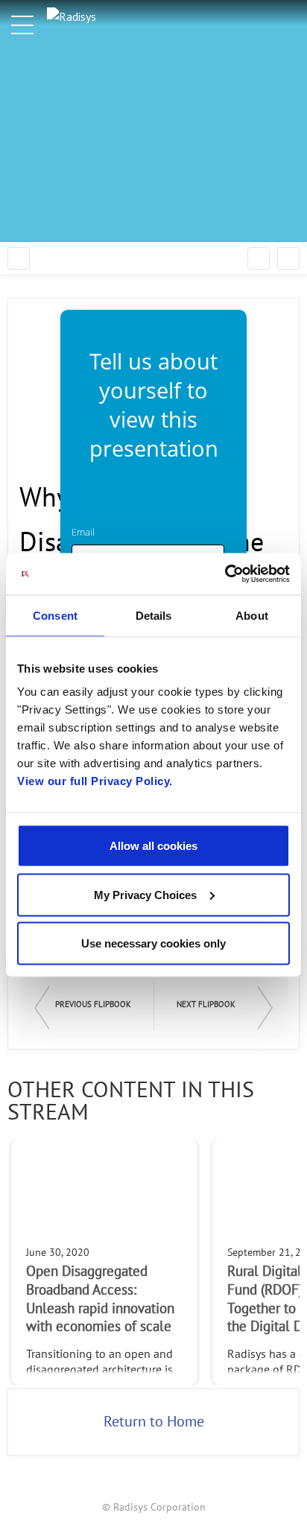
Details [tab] (154, 615)
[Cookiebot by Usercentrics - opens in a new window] (224, 574)
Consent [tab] (55, 615)
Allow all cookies (153, 845)
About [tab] (251, 615)
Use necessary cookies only (153, 943)
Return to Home (154, 1422)
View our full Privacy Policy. (95, 781)
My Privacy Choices (145, 894)
